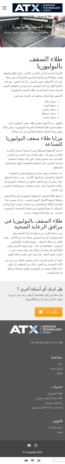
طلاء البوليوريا (55, 393)
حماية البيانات (55, 427)
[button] (4, 8)
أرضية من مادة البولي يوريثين (47, 407)
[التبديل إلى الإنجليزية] (39, 460)
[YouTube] (29, 445)
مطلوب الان (51, 312)
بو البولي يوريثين (53, 402)
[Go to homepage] (37, 7)
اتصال (59, 373)
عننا (60, 364)
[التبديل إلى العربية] (26, 460)
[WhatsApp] (35, 445)
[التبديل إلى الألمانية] (32, 460)
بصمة (59, 432)
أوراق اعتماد (56, 368)
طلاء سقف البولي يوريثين (49, 398)
